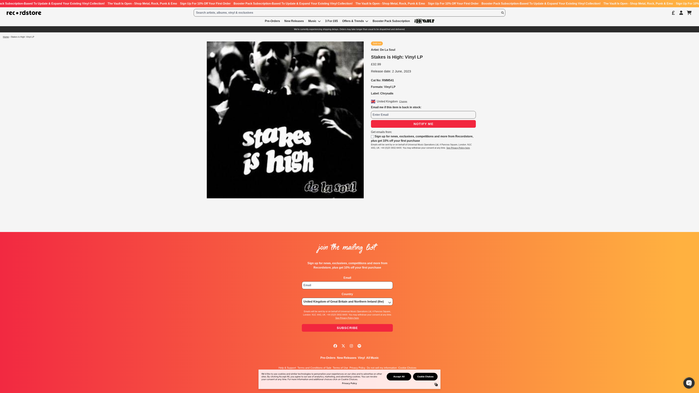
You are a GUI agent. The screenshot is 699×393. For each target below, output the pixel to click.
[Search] (502, 13)
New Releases (346, 357)
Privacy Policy (357, 367)
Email (347, 277)
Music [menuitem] (312, 21)
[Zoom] (285, 119)
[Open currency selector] (673, 13)
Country (347, 294)
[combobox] (349, 13)
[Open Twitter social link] (343, 346)
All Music (372, 357)
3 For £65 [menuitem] (331, 21)
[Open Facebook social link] (335, 346)
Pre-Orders (327, 357)
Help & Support (287, 367)
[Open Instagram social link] (351, 346)
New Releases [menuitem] (294, 21)
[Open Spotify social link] (359, 346)
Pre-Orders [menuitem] (272, 21)
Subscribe (347, 328)
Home (6, 37)
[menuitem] (424, 21)
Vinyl (361, 357)
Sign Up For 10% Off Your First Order (205, 3)
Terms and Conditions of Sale (314, 367)
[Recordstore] (24, 13)
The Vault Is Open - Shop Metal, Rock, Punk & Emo (142, 3)
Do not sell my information (382, 367)
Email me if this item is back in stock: (396, 107)
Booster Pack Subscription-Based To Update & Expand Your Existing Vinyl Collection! (293, 3)
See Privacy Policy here (458, 148)
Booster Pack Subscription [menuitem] (391, 21)
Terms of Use (340, 367)
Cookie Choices (407, 367)
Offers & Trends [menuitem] (353, 21)
